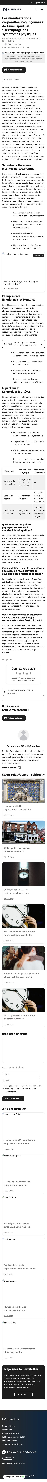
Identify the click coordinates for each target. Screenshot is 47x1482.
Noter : (5, 1067)
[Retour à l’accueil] (12, 9)
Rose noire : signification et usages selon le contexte (17, 1183)
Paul (38, 746)
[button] (35, 9)
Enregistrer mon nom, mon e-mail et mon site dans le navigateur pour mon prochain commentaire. (23, 1089)
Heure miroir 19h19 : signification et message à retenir (19, 1350)
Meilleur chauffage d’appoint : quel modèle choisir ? (21, 283)
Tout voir (7, 1457)
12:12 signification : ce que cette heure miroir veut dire (17, 1225)
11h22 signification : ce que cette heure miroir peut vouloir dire (19, 933)
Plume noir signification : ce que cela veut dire (15, 1308)
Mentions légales (9, 1440)
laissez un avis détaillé (27, 680)
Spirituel (8, 659)
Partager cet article (15, 69)
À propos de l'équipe (10, 1433)
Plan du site (7, 1429)
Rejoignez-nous (38, 2)
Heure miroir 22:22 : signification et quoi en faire (17, 808)
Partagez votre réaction (13, 1477)
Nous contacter (8, 1426)
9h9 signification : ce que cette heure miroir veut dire (17, 891)
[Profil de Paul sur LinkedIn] (19, 767)
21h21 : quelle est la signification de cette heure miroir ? (19, 1017)
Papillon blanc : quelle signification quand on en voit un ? (20, 1267)
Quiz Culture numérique (12, 1444)
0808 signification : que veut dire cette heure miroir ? (17, 850)
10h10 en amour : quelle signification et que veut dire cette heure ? (21, 975)
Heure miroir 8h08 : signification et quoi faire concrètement (19, 1142)
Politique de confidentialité (13, 1437)
